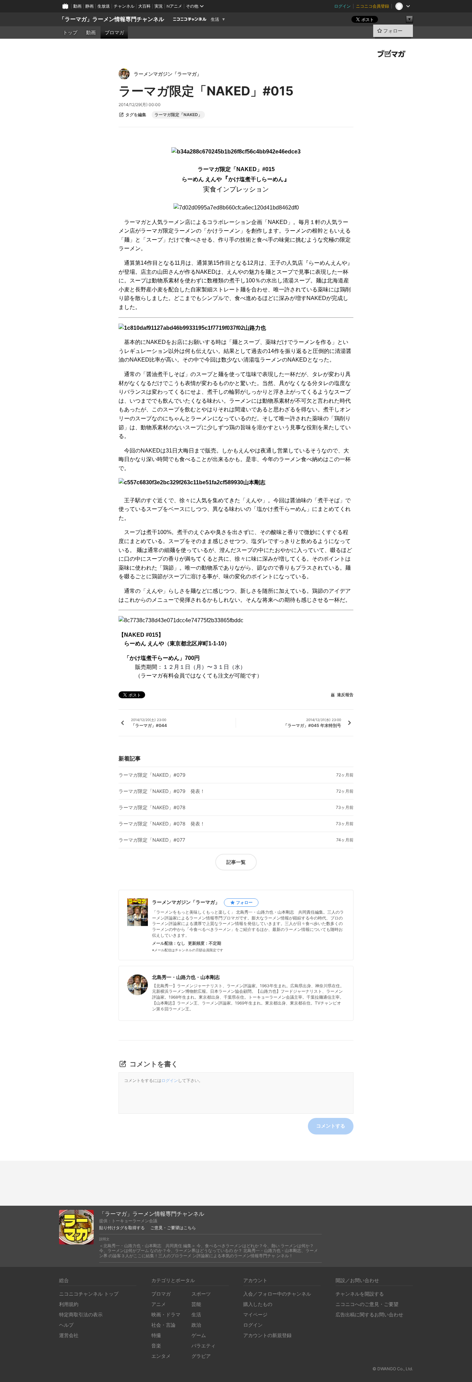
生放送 (103, 6)
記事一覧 (236, 862)
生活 (215, 19)
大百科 (144, 6)
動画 (77, 6)
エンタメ (161, 1356)
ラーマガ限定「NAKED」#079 (152, 775)
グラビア (201, 1356)
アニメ (158, 1304)
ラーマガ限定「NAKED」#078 (152, 807)
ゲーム (198, 1335)
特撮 (156, 1335)
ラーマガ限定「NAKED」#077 (152, 840)
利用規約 (68, 1304)
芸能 (196, 1304)
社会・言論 (163, 1325)
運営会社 (68, 1335)
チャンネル (124, 6)
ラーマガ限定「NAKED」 (178, 115)
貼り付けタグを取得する (122, 1228)
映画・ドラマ (165, 1314)
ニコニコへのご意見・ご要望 (367, 1304)
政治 (196, 1325)
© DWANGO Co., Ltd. (392, 1368)
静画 (89, 6)
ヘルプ (66, 1325)
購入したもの (257, 1304)
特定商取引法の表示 (81, 1314)
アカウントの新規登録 (267, 1335)
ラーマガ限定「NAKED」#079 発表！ (162, 791)
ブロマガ (114, 32)
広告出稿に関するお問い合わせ (369, 1314)
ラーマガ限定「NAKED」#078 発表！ (162, 823)
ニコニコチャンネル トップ (89, 1294)
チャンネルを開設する (360, 1294)
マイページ (255, 1314)
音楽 (156, 1345)
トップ (70, 32)
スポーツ (201, 1294)
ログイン (342, 6)
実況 (158, 6)
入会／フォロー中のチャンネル (277, 1294)
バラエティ (203, 1345)
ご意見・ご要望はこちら (173, 1228)
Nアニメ (174, 6)
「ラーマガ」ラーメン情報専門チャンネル (111, 19)
